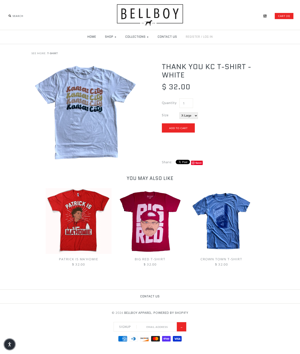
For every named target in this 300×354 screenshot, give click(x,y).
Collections (137, 37)
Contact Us (167, 37)
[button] (10, 344)
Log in (208, 37)
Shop (111, 37)
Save (198, 162)
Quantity (169, 103)
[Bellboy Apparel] (150, 6)
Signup (125, 327)
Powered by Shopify (171, 312)
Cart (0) (284, 16)
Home (91, 37)
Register (193, 37)
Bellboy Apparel (138, 312)
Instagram (264, 16)
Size (165, 115)
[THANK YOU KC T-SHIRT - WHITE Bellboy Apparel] (84, 65)
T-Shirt (52, 53)
